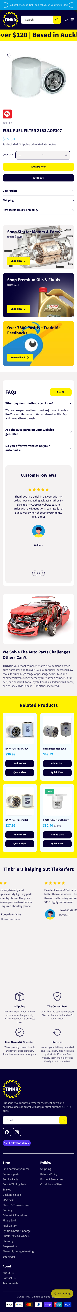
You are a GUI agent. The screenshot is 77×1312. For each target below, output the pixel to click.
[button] (71, 19)
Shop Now (16, 261)
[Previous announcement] (5, 5)
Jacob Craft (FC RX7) (61, 910)
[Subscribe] (63, 1120)
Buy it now (38, 178)
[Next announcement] (71, 5)
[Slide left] (35, 573)
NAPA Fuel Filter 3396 (16, 820)
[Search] (57, 20)
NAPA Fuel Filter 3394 (16, 749)
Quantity (8, 154)
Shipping (24, 144)
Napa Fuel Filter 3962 (54, 749)
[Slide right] (42, 573)
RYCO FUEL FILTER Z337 (56, 820)
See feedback (18, 357)
